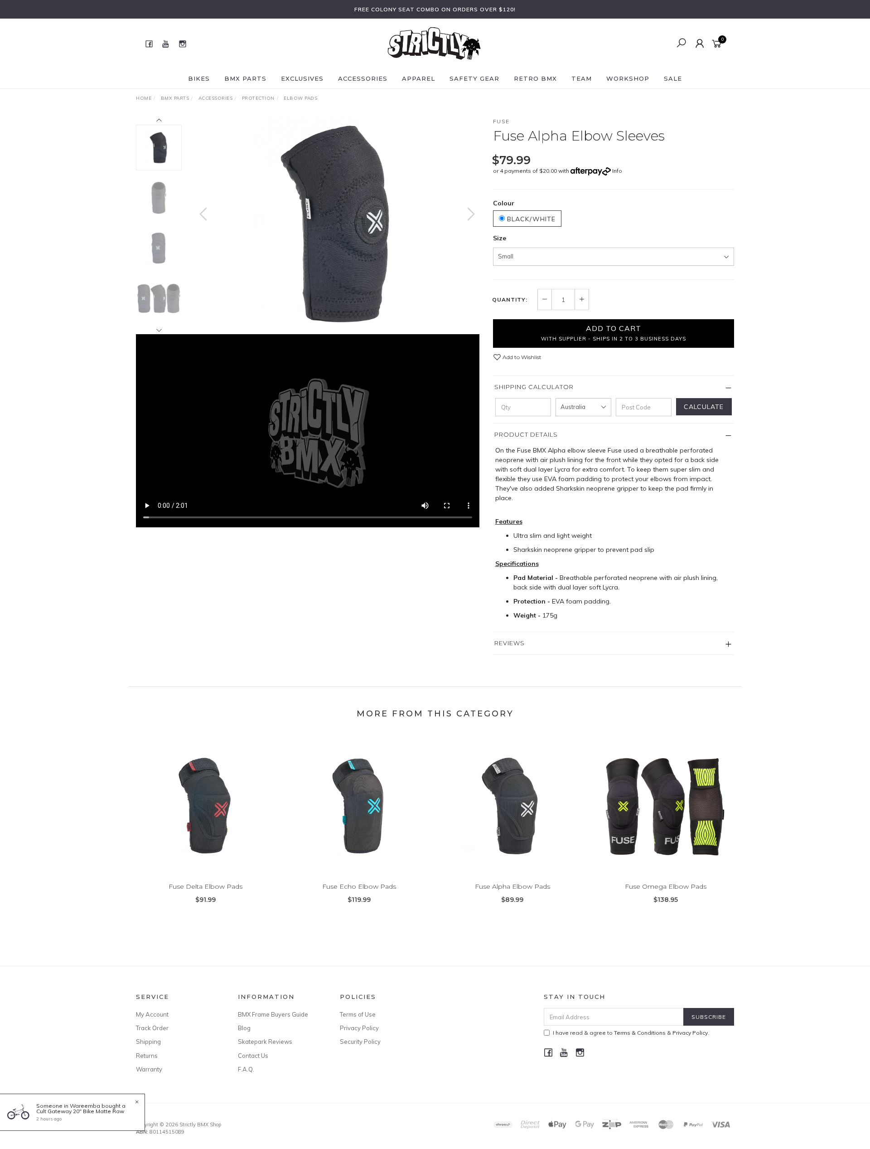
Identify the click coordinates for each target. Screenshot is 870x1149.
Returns (147, 1055)
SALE (673, 78)
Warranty (149, 1069)
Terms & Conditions (640, 1032)
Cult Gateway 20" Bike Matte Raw (80, 1111)
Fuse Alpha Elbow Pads (512, 886)
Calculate (704, 407)
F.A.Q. (246, 1069)
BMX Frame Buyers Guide (273, 1014)
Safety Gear (474, 78)
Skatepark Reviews (265, 1041)
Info (617, 170)
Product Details (526, 434)
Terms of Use (358, 1014)
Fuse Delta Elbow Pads (205, 886)
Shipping (148, 1041)
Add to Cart (613, 333)
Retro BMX (535, 78)
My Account (152, 1014)
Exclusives (302, 78)
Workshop (627, 78)
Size (499, 238)
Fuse (501, 121)
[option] (337, 223)
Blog (244, 1028)
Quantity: (509, 299)
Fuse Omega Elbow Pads (665, 886)
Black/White (530, 219)
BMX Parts (245, 78)
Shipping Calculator (534, 386)
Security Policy (360, 1041)
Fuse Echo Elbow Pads (359, 886)
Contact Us (253, 1055)
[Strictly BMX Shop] (434, 43)
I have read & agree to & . (631, 1032)
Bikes (199, 78)
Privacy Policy (359, 1028)
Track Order (152, 1028)
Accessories (362, 78)
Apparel (418, 78)
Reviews (509, 643)
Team (581, 78)
